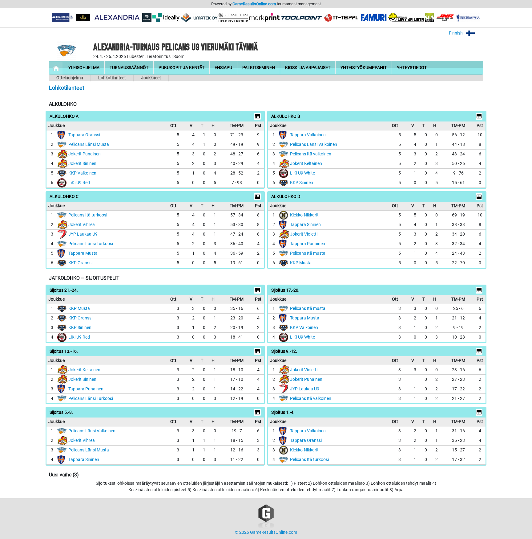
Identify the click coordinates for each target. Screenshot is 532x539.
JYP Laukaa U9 (83, 234)
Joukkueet (151, 77)
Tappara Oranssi (84, 135)
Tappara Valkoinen (308, 135)
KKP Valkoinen (82, 173)
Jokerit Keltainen (306, 163)
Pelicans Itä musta (307, 253)
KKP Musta (301, 262)
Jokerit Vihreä (81, 224)
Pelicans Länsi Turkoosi (90, 243)
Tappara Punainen (307, 243)
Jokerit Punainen (84, 154)
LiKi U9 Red (79, 182)
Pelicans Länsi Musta (88, 144)
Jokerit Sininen (82, 163)
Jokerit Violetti (303, 234)
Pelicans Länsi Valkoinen (313, 144)
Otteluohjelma (69, 77)
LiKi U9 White (302, 173)
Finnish (456, 33)
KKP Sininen (301, 182)
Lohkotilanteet (112, 77)
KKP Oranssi (80, 262)
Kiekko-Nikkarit (304, 215)
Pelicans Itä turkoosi (87, 215)
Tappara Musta (83, 253)
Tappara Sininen (305, 224)
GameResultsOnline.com (254, 4)
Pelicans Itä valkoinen (310, 154)
